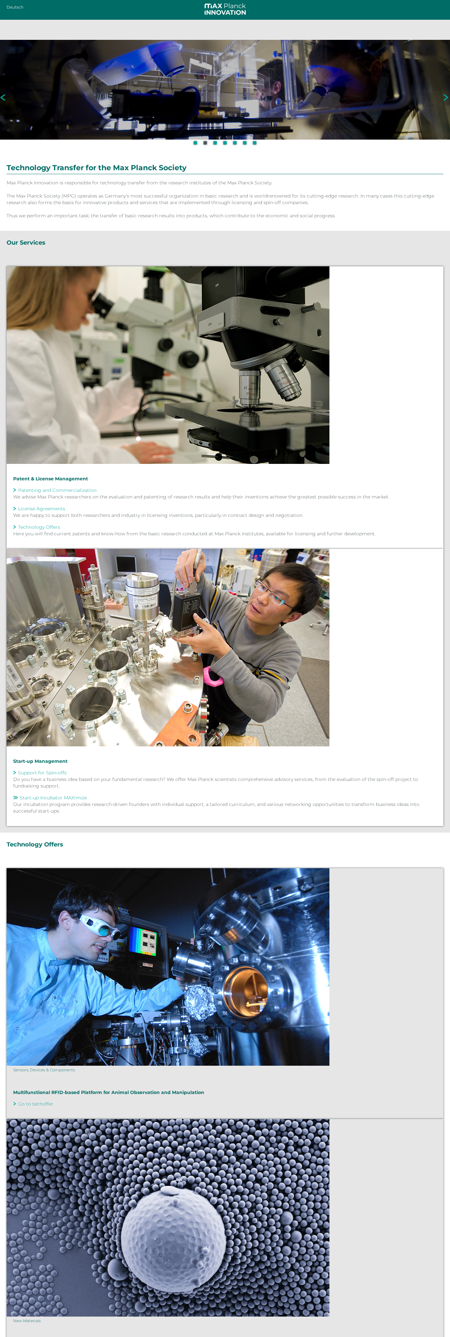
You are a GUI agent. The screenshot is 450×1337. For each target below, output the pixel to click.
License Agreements (41, 509)
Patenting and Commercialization (57, 490)
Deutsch (15, 7)
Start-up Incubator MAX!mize (53, 798)
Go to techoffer (35, 1104)
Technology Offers (39, 527)
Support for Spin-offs (42, 773)
